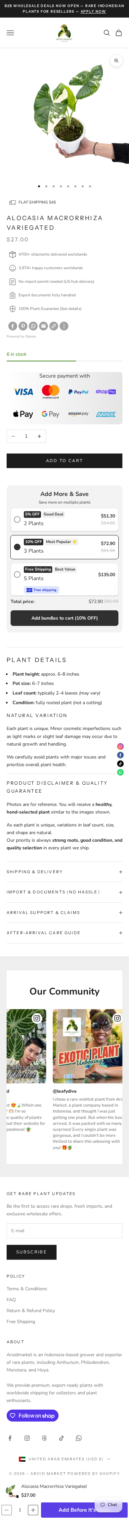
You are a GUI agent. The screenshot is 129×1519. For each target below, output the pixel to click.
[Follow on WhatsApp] (78, 1438)
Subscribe (31, 1252)
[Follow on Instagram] (27, 1438)
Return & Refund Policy (31, 1310)
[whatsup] (33, 326)
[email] (43, 326)
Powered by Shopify (93, 1473)
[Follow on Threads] (44, 1438)
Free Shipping (21, 1321)
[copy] (53, 326)
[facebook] (12, 326)
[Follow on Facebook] (10, 1438)
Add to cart (64, 461)
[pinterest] (23, 326)
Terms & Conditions (27, 1289)
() (64, 618)
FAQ (11, 1300)
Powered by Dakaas (21, 336)
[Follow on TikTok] (61, 1438)
